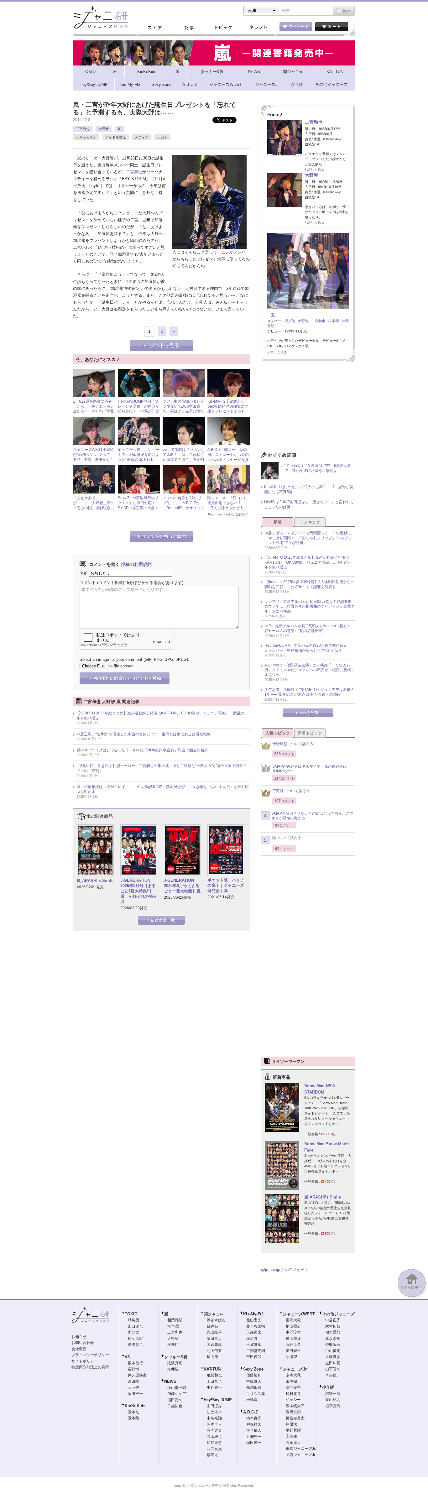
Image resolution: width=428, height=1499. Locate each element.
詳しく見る (316, 169)
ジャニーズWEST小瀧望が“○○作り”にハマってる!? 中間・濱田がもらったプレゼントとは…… (93, 457)
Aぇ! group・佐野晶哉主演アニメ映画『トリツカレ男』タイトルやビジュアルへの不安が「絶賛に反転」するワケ (309, 670)
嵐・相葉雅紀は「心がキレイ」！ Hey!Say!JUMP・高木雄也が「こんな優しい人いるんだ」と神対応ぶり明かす (162, 789)
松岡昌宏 (135, 1338)
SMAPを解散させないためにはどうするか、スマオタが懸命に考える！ (312, 816)
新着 (278, 522)
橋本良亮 (253, 1418)
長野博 (133, 1369)
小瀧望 (291, 1357)
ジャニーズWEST (299, 1314)
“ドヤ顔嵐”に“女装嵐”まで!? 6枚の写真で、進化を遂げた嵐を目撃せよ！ (317, 468)
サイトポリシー (84, 1361)
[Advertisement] (308, 408)
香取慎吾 (332, 1344)
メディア (142, 137)
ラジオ (162, 137)
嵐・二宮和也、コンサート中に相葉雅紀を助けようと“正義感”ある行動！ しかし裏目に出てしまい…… (140, 459)
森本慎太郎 (295, 1406)
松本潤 (333, 321)
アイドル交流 (115, 137)
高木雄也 (214, 1436)
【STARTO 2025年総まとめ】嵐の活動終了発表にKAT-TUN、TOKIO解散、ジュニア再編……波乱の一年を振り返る (162, 715)
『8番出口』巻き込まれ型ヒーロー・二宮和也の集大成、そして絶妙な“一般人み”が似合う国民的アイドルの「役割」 (161, 768)
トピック (223, 28)
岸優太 (291, 1424)
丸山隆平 (214, 1332)
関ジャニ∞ (213, 1314)
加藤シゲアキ (178, 1394)
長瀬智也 (135, 1344)
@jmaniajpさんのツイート (285, 1269)
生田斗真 (332, 1363)
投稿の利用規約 (136, 564)
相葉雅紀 (174, 1320)
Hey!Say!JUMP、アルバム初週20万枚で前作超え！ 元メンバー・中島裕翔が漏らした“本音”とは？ (309, 648)
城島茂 (133, 1320)
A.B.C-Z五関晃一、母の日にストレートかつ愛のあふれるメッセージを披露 (228, 457)
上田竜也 (214, 1381)
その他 (331, 1375)
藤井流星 (293, 1344)
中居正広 (332, 1320)
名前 (84, 573)
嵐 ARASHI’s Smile (95, 880)
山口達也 (135, 1326)
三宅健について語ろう (291, 791)
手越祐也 (174, 1406)
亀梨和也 (214, 1375)
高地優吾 (293, 1387)
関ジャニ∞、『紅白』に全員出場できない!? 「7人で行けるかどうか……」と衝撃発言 (227, 505)
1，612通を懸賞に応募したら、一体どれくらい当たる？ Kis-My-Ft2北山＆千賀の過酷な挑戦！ (93, 408)
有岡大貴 (214, 1430)
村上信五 (214, 1351)
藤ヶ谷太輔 (255, 1326)
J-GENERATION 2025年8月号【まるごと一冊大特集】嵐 (182, 885)
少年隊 (328, 1387)
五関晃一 (253, 1436)
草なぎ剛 (332, 1338)
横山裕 (212, 1357)
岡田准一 (135, 1394)
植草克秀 (332, 1406)
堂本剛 (133, 1418)
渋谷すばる (216, 1320)
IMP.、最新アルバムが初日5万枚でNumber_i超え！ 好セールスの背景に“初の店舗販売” (309, 628)
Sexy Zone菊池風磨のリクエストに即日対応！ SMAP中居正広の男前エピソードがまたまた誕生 (138, 505)
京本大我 (293, 1375)
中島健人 (253, 1381)
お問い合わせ (82, 1342)
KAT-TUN (212, 1369)
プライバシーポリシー (90, 1355)
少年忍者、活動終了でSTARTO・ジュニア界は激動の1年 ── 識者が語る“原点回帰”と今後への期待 (309, 692)
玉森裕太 (253, 1332)
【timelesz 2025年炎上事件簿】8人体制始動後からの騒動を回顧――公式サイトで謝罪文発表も (309, 584)
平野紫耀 (293, 1430)
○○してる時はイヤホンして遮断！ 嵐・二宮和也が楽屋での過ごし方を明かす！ (184, 457)
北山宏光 (253, 1320)
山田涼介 (214, 1406)
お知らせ (78, 1336)
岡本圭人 (214, 1424)
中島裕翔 (214, 1418)
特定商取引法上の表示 (90, 1367)
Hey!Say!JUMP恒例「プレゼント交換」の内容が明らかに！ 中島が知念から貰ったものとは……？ (138, 411)
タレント (258, 28)
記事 (189, 28)
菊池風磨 (253, 1387)
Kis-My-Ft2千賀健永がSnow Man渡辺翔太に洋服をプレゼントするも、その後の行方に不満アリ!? (228, 411)
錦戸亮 (212, 1326)
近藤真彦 (332, 1357)
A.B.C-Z (250, 1412)
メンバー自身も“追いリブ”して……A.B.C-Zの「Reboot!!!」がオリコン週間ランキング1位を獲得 (183, 508)
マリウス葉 (255, 1394)
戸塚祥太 (253, 1424)
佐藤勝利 (253, 1375)
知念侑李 (214, 1412)
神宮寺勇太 (295, 1418)
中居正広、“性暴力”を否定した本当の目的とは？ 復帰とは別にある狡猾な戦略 (143, 734)
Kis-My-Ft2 (253, 1314)
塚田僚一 (253, 1442)
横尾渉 (252, 1338)
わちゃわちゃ (86, 137)
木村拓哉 (332, 1326)
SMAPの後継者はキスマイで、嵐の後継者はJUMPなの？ (309, 769)
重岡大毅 (293, 1320)
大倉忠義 (214, 1344)
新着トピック (310, 733)
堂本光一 (135, 1412)
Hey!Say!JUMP (218, 1399)
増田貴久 (174, 1400)
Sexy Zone (253, 1369)
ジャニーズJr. (295, 1369)
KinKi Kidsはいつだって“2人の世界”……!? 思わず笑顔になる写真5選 (308, 489)
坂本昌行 (135, 1363)
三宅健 (133, 1387)
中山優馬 (332, 1351)
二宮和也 (83, 129)
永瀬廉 (291, 1436)
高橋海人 (293, 1442)
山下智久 (332, 1369)
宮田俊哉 (253, 1357)
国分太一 (135, 1332)
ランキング (310, 522)
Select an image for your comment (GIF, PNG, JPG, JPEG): (134, 659)
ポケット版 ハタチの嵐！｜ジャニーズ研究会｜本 (225, 885)
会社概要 (78, 1349)
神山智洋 (293, 1338)
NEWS (170, 1381)
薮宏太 (212, 1455)
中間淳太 (293, 1332)
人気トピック (277, 733)
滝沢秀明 (174, 1363)
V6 (127, 1357)
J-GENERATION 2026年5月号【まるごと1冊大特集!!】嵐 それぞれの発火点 (138, 891)
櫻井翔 (289, 321)
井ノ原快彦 (137, 1375)
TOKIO (131, 1314)
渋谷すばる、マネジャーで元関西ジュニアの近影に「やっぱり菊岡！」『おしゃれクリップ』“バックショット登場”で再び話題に (308, 538)
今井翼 (173, 1369)
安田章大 (214, 1338)
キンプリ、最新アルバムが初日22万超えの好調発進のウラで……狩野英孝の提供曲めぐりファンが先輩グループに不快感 (309, 606)
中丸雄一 (214, 1387)
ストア (154, 28)
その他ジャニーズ (338, 1314)
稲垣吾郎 (332, 1332)
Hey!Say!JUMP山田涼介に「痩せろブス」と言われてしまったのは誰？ (309, 504)
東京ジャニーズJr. (301, 1448)
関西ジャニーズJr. (301, 1455)
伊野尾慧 (214, 1442)
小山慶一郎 (176, 1388)
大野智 (103, 129)
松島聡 (252, 1399)
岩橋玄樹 (293, 1412)
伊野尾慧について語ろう (293, 744)
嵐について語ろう (286, 838)
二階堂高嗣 (255, 1351)
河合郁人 (253, 1430)
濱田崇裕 (293, 1351)
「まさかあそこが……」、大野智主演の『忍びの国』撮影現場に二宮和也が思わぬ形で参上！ (93, 508)
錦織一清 (332, 1394)
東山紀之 (332, 1399)
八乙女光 (214, 1449)
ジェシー (293, 1399)
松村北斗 (293, 1394)
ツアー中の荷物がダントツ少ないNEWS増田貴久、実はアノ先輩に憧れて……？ (183, 408)
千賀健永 (253, 1344)
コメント (88, 582)
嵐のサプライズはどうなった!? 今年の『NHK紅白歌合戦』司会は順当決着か (142, 750)
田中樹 (291, 1381)
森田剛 (133, 1381)
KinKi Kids (135, 1405)
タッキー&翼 (175, 1357)
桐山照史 (293, 1326)
